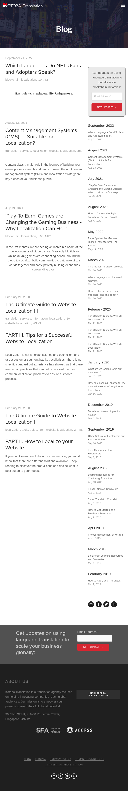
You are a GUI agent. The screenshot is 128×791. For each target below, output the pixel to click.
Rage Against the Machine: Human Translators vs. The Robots (103, 242)
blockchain (12, 79)
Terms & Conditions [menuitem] (89, 758)
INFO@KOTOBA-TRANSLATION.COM (98, 694)
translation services (18, 150)
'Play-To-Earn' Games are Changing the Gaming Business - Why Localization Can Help (43, 222)
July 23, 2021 (14, 208)
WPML (37, 323)
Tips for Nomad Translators (103, 488)
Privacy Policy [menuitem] (60, 758)
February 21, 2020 (17, 297)
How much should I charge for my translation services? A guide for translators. (106, 386)
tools (25, 429)
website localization (62, 150)
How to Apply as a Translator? (104, 580)
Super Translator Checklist (102, 499)
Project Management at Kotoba (105, 534)
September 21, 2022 (18, 58)
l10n (40, 79)
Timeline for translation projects (105, 266)
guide (33, 429)
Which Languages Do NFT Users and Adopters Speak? (43, 68)
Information (40, 318)
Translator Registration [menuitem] (64, 764)
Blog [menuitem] (27, 758)
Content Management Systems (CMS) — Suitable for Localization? (41, 136)
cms (79, 150)
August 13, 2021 (16, 122)
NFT (48, 79)
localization (28, 79)
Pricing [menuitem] (40, 758)
